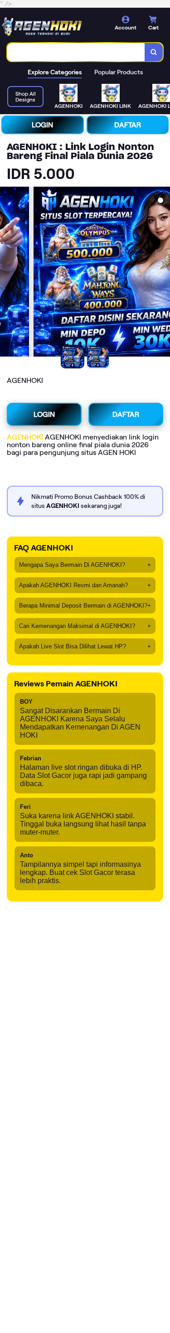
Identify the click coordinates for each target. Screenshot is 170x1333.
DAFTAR (127, 125)
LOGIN (42, 125)
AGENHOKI (25, 437)
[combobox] (76, 52)
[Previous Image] (7, 273)
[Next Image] (162, 273)
